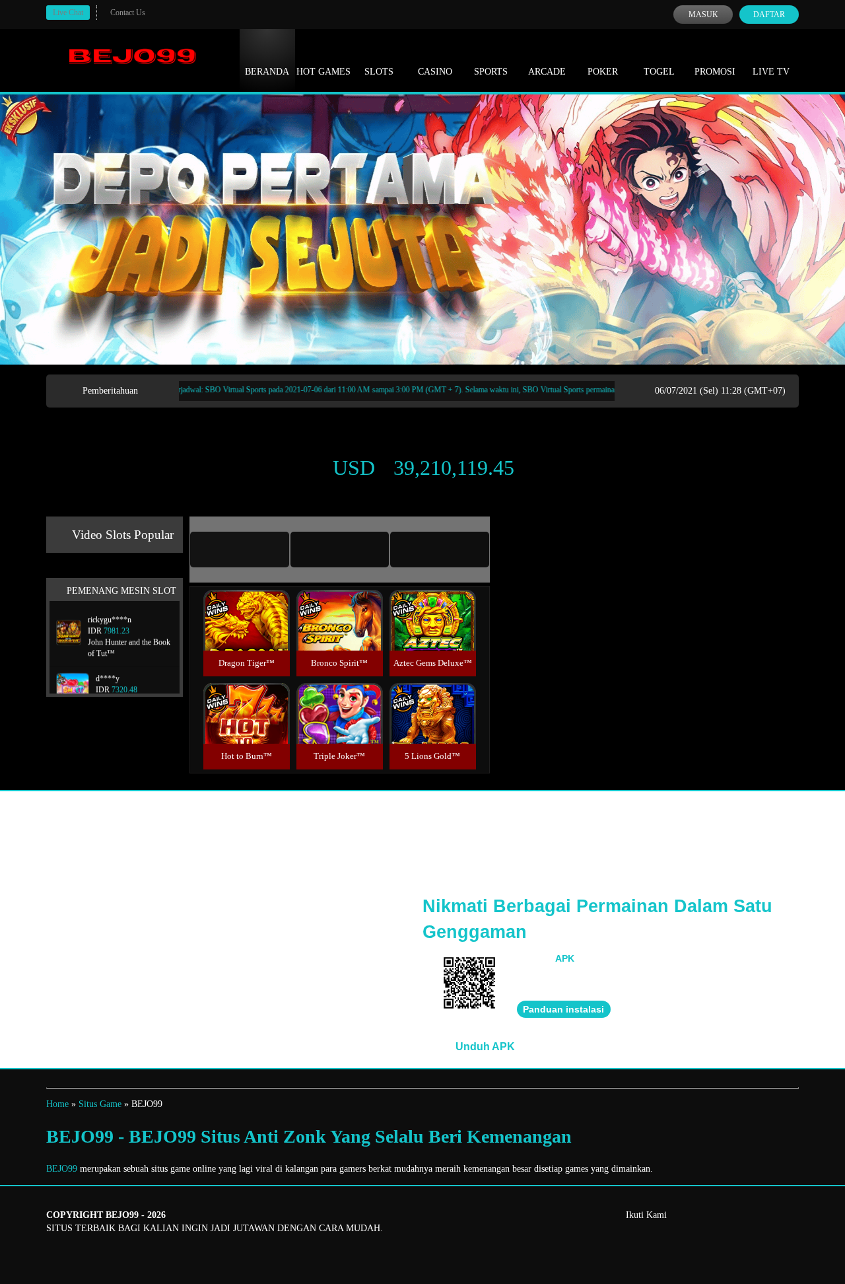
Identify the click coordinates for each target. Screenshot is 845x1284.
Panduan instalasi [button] (563, 1009)
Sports (491, 72)
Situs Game (100, 1104)
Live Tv (771, 72)
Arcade (547, 72)
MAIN (246, 634)
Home (57, 1104)
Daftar (769, 14)
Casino (435, 72)
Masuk (703, 14)
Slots (378, 72)
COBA (246, 605)
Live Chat (68, 12)
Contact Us (127, 12)
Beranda (267, 72)
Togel (659, 72)
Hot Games (323, 72)
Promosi (714, 72)
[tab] (239, 549)
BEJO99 (61, 1169)
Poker (603, 72)
